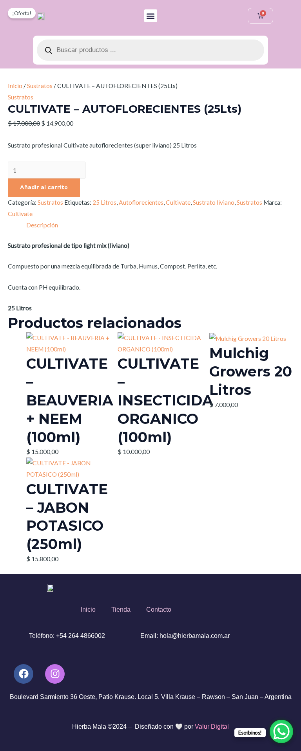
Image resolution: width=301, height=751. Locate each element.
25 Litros (104, 202)
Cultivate (178, 202)
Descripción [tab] (42, 225)
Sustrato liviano (213, 202)
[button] (150, 15)
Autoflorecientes (141, 202)
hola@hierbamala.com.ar (195, 635)
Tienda (121, 609)
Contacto (158, 609)
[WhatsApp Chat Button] (281, 731)
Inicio (15, 85)
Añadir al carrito (44, 187)
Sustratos (40, 85)
